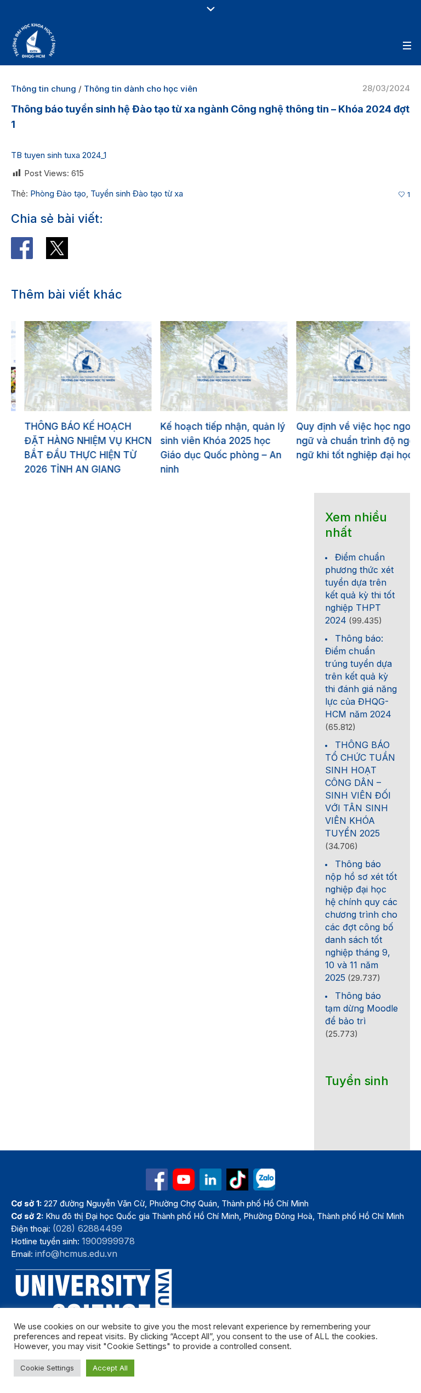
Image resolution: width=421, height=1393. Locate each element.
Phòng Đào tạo (58, 193)
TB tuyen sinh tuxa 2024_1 (60, 155)
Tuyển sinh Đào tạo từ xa (136, 193)
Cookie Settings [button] (47, 1367)
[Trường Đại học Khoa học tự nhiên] (210, 1179)
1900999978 (108, 1240)
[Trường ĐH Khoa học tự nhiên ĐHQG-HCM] (157, 1179)
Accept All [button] (110, 1367)
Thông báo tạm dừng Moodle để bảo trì (361, 1008)
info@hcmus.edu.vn (76, 1253)
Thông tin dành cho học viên (140, 88)
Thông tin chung (43, 88)
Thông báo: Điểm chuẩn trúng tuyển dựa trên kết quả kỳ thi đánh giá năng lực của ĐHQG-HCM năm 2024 (361, 676)
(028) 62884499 (87, 1228)
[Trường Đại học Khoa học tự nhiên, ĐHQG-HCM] (34, 41)
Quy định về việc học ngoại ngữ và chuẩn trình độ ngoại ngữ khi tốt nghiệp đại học (346, 440)
